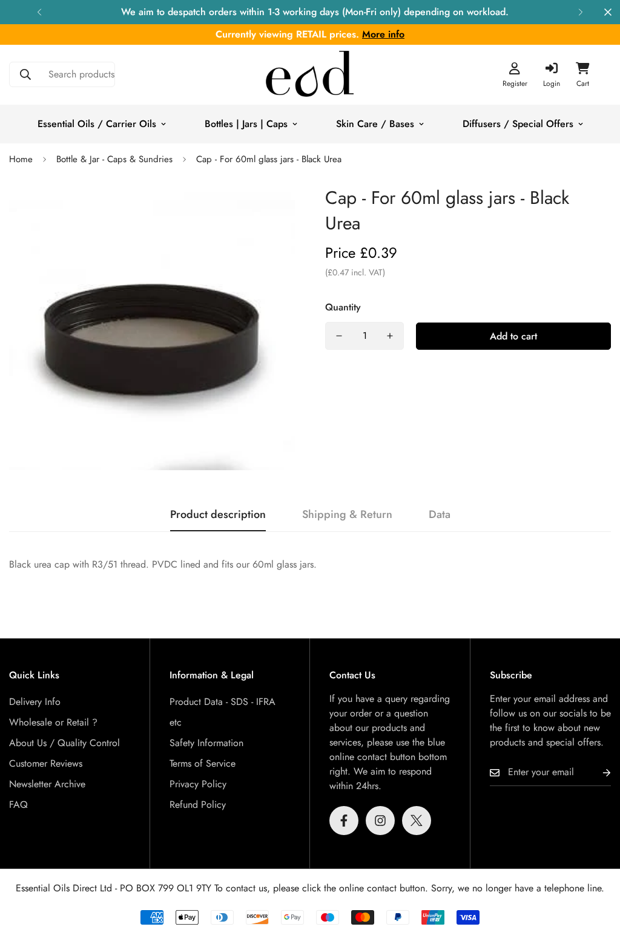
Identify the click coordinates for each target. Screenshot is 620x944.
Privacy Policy (198, 784)
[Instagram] (380, 820)
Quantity (343, 307)
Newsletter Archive (47, 784)
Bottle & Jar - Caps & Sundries (114, 159)
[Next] (581, 12)
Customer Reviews (45, 763)
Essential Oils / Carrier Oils (97, 124)
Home (21, 159)
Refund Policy (198, 804)
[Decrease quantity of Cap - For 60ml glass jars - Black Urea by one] (339, 336)
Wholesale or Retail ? (53, 722)
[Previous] (39, 12)
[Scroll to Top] (596, 878)
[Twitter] (416, 820)
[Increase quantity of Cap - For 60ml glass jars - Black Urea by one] (390, 336)
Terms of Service (203, 763)
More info (383, 34)
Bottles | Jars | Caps (246, 124)
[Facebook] (343, 820)
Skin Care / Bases (375, 124)
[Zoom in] (269, 211)
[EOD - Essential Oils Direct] (310, 75)
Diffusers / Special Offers (518, 124)
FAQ (18, 804)
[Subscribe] (597, 772)
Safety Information (206, 743)
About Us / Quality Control (64, 743)
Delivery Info (35, 702)
